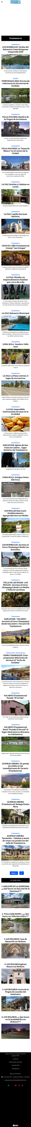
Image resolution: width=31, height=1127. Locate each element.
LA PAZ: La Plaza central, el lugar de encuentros (15, 377)
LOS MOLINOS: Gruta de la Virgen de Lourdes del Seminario (16, 991)
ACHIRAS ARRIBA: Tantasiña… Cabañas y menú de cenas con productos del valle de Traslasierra (15, 839)
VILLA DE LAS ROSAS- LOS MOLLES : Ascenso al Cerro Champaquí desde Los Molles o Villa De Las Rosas (15, 586)
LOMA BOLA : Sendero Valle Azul (16, 345)
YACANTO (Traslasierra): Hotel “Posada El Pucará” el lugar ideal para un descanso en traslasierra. (15, 731)
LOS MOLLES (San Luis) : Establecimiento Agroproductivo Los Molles (15, 513)
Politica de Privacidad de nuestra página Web (15, 1055)
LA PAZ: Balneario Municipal (15, 313)
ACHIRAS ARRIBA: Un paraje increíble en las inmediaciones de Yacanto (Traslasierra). (15, 767)
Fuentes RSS (15, 1065)
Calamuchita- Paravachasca (15, 653)
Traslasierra (15, 44)
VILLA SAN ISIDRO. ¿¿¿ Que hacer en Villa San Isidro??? (15, 915)
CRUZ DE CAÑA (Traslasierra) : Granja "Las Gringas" (15, 247)
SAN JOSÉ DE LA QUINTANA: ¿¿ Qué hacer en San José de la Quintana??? (15, 888)
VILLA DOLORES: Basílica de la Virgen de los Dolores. (15, 118)
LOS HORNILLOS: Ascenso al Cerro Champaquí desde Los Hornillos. (15, 547)
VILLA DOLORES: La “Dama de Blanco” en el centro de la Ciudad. (15, 151)
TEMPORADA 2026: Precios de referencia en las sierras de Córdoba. (15, 83)
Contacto (15, 1059)
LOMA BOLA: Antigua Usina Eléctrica (15, 478)
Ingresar (16, 1068)
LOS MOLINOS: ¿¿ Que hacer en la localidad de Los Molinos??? (16, 1019)
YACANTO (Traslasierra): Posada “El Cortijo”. (15, 696)
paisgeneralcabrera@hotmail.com (15, 1080)
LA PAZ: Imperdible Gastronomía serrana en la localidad (15, 411)
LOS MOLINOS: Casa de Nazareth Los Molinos (16, 940)
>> (21, 873)
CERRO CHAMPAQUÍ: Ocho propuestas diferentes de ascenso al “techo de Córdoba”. (15, 659)
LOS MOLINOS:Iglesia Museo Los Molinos (16, 965)
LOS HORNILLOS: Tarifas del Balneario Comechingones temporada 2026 (15, 49)
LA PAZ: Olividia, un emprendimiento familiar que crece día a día (15, 279)
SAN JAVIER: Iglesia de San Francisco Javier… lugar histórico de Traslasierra (15, 447)
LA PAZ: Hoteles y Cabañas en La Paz (15, 185)
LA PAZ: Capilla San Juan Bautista (15, 215)
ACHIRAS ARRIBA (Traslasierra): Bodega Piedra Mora (15, 804)
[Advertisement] (15, 19)
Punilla (15, 78)
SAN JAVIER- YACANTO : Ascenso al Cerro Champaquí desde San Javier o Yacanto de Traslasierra (15, 622)
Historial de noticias (15, 1062)
